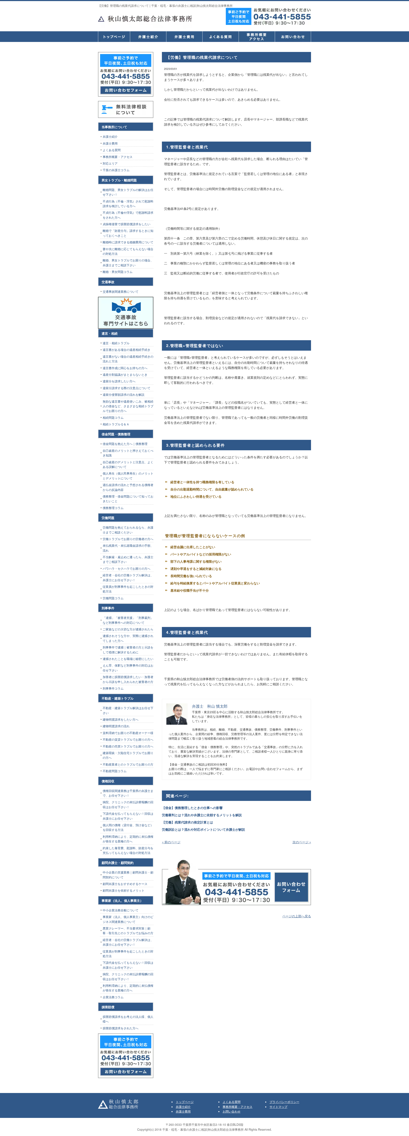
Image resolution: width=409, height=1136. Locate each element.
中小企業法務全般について (120, 910)
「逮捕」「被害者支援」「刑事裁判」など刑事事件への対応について (128, 619)
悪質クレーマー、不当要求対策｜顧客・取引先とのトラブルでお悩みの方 (128, 930)
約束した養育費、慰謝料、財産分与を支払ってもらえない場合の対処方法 (128, 850)
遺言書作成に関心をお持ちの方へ (125, 368)
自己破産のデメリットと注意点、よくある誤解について (128, 464)
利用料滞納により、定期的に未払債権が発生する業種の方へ (128, 838)
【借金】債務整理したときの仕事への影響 (192, 807)
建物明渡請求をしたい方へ (120, 719)
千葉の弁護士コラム (116, 170)
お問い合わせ (232, 1111)
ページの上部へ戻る (296, 916)
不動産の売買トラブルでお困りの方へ (128, 746)
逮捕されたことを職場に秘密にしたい (128, 659)
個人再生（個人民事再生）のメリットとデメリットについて (128, 475)
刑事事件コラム (113, 688)
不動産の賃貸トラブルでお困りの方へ (128, 739)
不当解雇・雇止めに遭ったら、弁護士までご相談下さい (128, 559)
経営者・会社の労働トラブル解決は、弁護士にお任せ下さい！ (128, 577)
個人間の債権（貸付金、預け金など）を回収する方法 (128, 827)
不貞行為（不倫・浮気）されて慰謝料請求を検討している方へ (128, 203)
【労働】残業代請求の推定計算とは (187, 822)
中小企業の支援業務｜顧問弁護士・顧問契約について (128, 874)
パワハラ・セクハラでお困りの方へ (126, 568)
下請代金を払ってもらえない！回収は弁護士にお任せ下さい (128, 815)
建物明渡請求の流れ (116, 726)
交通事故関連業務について (120, 291)
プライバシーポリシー (284, 1102)
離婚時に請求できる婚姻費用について (128, 242)
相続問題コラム (113, 417)
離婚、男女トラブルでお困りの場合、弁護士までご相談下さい (128, 262)
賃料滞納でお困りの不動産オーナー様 (128, 733)
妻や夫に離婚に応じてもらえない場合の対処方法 (128, 251)
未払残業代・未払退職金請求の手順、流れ (128, 547)
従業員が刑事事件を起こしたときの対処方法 (128, 588)
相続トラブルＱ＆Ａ (116, 424)
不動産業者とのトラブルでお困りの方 (128, 764)
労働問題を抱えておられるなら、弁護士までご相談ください (128, 529)
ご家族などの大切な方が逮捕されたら (128, 629)
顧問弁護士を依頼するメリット (123, 890)
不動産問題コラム (115, 771)
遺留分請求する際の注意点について (126, 388)
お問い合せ (293, 36)
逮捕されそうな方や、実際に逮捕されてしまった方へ (128, 638)
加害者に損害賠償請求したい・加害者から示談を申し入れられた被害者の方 (128, 679)
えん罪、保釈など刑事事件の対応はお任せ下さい (128, 667)
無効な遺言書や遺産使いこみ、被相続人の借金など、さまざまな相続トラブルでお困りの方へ (128, 406)
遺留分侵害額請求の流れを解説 (123, 394)
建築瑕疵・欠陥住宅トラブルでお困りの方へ (128, 755)
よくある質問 (220, 36)
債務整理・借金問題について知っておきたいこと (128, 498)
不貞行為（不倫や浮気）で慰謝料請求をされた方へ (128, 214)
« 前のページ (171, 842)
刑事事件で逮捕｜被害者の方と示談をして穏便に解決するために (128, 649)
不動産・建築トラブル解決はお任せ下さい (128, 710)
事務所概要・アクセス (257, 36)
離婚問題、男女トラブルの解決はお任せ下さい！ (128, 192)
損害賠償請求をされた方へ (120, 1028)
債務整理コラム (113, 508)
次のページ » (301, 842)
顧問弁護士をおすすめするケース (125, 884)
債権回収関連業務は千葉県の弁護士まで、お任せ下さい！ (128, 793)
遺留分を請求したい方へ (119, 381)
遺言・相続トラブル (116, 343)
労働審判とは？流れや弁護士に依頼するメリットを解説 (202, 815)
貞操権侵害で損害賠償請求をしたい (126, 224)
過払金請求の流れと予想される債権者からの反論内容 (128, 487)
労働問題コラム (113, 598)
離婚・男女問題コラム (117, 272)
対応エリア (110, 163)
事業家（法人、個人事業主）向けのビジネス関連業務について (128, 919)
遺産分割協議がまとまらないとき (125, 374)
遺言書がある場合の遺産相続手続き (126, 349)
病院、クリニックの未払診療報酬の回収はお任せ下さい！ (128, 804)
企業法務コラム (113, 997)
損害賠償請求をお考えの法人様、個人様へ (128, 1018)
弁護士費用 (184, 36)
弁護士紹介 (148, 36)
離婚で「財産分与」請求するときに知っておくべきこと (128, 232)
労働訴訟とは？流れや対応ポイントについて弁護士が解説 (203, 829)
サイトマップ (278, 1106)
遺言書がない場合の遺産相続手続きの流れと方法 (128, 358)
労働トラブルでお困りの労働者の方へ (128, 539)
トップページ (114, 36)
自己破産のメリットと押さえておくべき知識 (128, 452)
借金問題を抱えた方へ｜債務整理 (125, 444)
